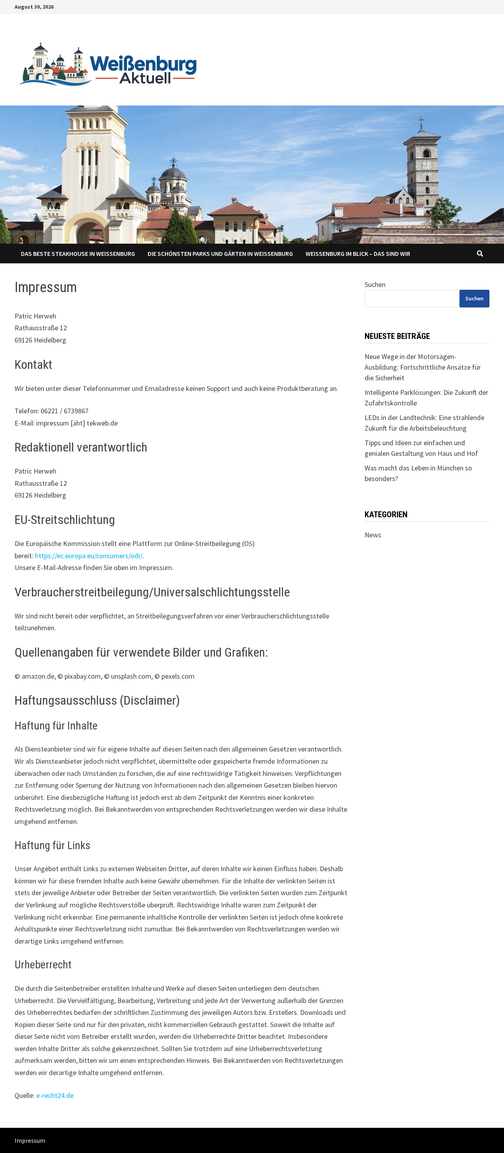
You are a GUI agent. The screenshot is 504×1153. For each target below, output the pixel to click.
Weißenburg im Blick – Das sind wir (358, 253)
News (373, 534)
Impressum (30, 1140)
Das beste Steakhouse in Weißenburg (78, 253)
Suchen (375, 284)
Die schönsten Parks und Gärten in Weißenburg (220, 253)
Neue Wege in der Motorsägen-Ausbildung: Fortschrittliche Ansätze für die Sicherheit (423, 367)
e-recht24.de (55, 1095)
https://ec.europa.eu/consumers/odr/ (89, 555)
